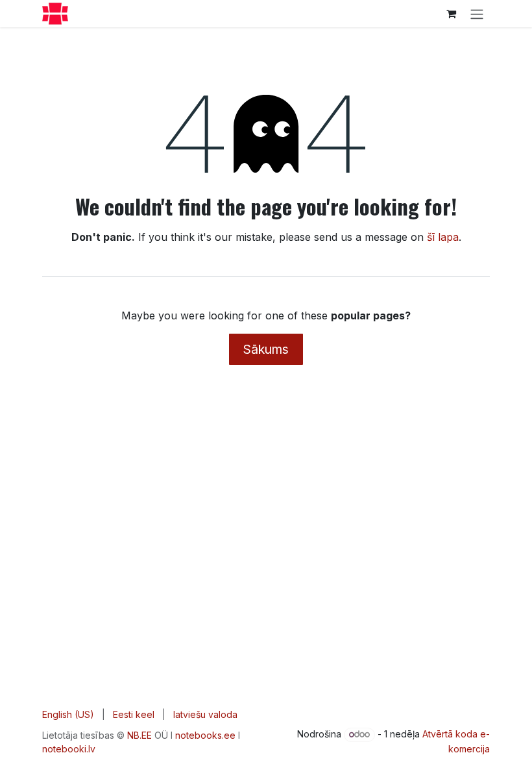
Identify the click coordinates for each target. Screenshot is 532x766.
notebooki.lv (68, 748)
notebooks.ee (205, 735)
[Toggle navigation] (477, 13)
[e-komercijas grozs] (451, 14)
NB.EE (139, 735)
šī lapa (443, 236)
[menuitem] (68, 714)
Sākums (266, 349)
